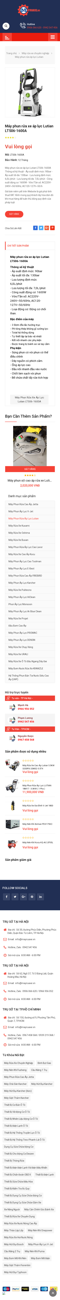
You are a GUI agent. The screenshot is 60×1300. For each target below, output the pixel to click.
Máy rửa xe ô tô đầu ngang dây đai (27, 661)
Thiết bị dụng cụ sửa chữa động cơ (23, 1195)
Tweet (41, 229)
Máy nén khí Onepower (40, 1230)
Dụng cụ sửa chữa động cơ (18, 1146)
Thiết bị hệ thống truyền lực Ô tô (22, 1132)
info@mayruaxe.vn (21, 939)
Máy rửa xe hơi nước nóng (18, 1237)
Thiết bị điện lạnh (44, 1174)
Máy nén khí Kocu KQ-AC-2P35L (37, 842)
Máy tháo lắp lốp (13, 1230)
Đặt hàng (14, 214)
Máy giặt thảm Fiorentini (17, 1265)
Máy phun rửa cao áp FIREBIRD (25, 575)
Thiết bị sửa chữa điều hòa (18, 1181)
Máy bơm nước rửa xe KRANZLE (25, 668)
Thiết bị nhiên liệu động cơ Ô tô (21, 1119)
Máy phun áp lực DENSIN (21, 640)
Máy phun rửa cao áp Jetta (23, 504)
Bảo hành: (11, 160)
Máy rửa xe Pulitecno (20, 590)
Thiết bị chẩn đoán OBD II (17, 1174)
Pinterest (52, 229)
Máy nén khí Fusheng (15, 1070)
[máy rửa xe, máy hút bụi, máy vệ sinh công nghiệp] (30, 9)
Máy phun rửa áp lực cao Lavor (25, 547)
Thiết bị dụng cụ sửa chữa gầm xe (22, 1202)
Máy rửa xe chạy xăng (20, 647)
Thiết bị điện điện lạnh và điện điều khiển (25, 1167)
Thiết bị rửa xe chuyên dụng (19, 1216)
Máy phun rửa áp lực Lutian (23, 518)
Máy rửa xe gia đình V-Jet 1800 (37, 805)
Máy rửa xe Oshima (19, 533)
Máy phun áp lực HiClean (21, 597)
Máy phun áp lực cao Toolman (24, 561)
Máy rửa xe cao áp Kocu (21, 554)
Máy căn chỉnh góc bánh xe (39, 1209)
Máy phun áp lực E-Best (21, 568)
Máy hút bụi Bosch (14, 1244)
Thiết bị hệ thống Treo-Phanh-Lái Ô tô (24, 1139)
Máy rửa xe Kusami (19, 525)
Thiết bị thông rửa (14, 1160)
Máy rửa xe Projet (18, 618)
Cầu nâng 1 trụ (39, 1070)
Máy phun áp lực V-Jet (20, 511)
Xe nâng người (12, 1209)
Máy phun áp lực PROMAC (22, 632)
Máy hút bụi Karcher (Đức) (18, 1091)
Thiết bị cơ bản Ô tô (14, 1105)
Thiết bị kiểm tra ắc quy (17, 1188)
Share (35, 229)
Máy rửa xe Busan (18, 540)
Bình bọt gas (44, 1063)
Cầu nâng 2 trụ (12, 1251)
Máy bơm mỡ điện (40, 1258)
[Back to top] (53, 1293)
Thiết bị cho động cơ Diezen (19, 1153)
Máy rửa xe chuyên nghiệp (18, 1063)
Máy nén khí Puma (34, 1251)
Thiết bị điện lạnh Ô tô (16, 1125)
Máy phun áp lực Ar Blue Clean (25, 611)
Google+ (46, 229)
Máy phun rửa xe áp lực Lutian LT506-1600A (29, 399)
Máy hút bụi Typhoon (15, 1272)
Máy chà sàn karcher (15, 1084)
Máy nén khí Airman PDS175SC (37, 824)
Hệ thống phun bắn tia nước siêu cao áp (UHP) (28, 677)
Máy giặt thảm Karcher (16, 1098)
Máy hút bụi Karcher (41, 1084)
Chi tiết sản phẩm (18, 245)
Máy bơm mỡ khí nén (15, 1258)
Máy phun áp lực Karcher (22, 583)
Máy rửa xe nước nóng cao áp (20, 1223)
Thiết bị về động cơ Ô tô (17, 1112)
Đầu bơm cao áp (17, 625)
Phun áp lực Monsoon (20, 604)
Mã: (7, 154)
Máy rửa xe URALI (18, 654)
